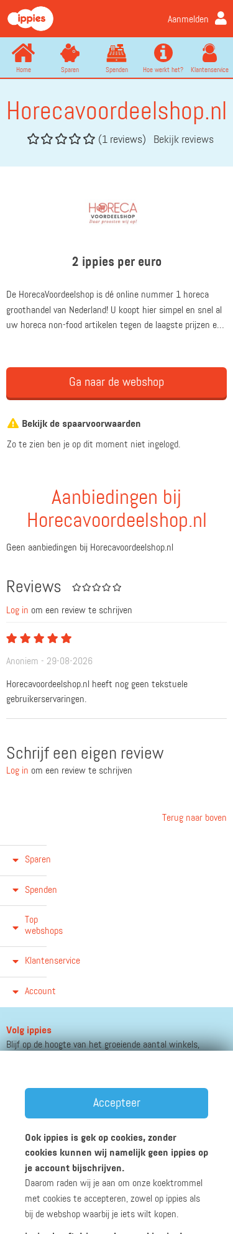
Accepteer (116, 1103)
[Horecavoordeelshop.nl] (117, 214)
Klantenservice (210, 69)
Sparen (70, 69)
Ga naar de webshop (116, 382)
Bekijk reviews (183, 139)
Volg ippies (29, 1031)
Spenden (117, 69)
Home (23, 69)
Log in (17, 611)
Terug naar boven (193, 818)
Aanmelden (188, 20)
